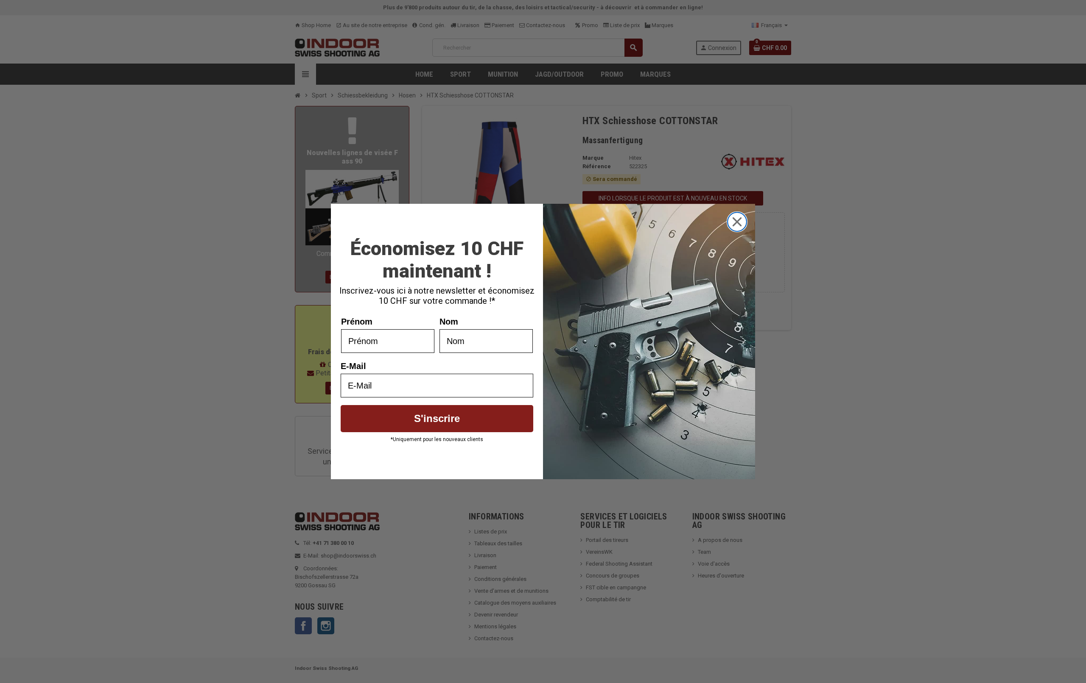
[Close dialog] (737, 221)
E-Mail (353, 366)
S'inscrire (437, 418)
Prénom (356, 321)
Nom (448, 321)
